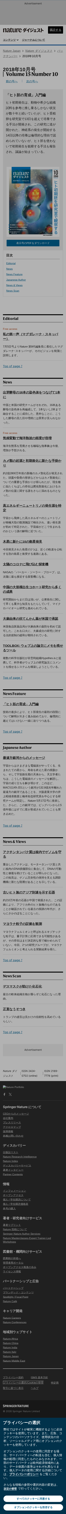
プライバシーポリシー (24, 1474)
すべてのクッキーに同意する (33, 1498)
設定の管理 (10, 1488)
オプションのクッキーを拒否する (33, 1507)
